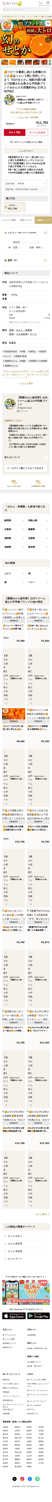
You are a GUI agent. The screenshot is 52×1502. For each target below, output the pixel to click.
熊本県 (29, 1463)
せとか (33, 334)
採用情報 (6, 1414)
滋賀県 (5, 1449)
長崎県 (17, 1463)
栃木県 (5, 1434)
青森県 (17, 1427)
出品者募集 (31, 1335)
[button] (26, 241)
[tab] (8, 220)
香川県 (5, 1459)
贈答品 (33, 351)
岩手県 (29, 1427)
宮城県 (41, 1427)
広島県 (17, 1456)
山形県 (17, 1431)
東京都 (5, 1438)
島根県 (41, 1452)
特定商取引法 (8, 1400)
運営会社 (6, 1380)
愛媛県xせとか (11, 366)
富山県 (41, 1438)
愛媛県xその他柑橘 (38, 361)
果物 (11, 330)
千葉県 (41, 1434)
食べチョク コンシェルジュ (37, 1390)
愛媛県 (12, 343)
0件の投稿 (34, 117)
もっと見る (27, 383)
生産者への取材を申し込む (37, 1348)
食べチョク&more (34, 1405)
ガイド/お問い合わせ (11, 1384)
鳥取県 (29, 1452)
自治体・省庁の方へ (35, 1366)
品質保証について (10, 1343)
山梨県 (29, 1441)
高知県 (29, 1459)
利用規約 (6, 1392)
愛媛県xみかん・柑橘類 (15, 361)
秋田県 (5, 1431)
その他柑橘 (22, 334)
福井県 (17, 1441)
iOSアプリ (31, 1409)
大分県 (41, 1463)
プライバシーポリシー (11, 1396)
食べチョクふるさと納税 (36, 1380)
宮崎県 (5, 1467)
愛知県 (29, 1445)
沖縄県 (29, 1467)
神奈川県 (18, 1438)
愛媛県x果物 (20, 356)
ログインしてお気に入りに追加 (28, 142)
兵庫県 (41, 1449)
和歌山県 (18, 1452)
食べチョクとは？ (10, 1335)
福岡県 (41, 1459)
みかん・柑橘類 (24, 330)
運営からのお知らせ (10, 1388)
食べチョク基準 (9, 1339)
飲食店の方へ (8, 1347)
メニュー (48, 5)
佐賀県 (5, 1463)
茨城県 (41, 1431)
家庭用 (43, 351)
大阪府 (29, 1449)
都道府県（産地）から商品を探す (17, 1422)
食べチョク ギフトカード (37, 1401)
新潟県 (29, 1438)
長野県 (41, 1441)
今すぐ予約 (14, 132)
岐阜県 (5, 1445)
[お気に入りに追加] (48, 23)
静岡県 (17, 1445)
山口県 (29, 1456)
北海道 (5, 1427)
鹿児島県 (18, 1467)
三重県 (41, 1445)
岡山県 (5, 1456)
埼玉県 (29, 1434)
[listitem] (14, 520)
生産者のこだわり (13, 420)
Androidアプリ (33, 1414)
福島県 (29, 1431)
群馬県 (17, 1434)
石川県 (5, 1441)
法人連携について (34, 1362)
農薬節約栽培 (11, 351)
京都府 (17, 1449)
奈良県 (5, 1452)
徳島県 (41, 1456)
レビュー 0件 (23, 117)
